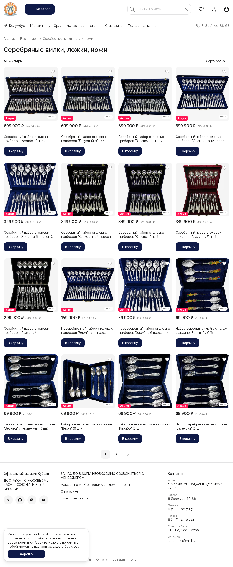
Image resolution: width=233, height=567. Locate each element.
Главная (9, 38)
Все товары (29, 38)
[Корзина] (226, 9)
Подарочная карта (142, 26)
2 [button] (117, 454)
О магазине (113, 26)
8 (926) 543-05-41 (181, 519)
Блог (134, 559)
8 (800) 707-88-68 (182, 499)
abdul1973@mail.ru (182, 540)
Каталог (43, 9)
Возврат (119, 559)
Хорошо (26, 554)
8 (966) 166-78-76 (181, 509)
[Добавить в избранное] (53, 72)
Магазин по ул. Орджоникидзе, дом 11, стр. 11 (65, 26)
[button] (201, 9)
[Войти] (214, 9)
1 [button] (105, 454)
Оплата (101, 559)
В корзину (15, 151)
